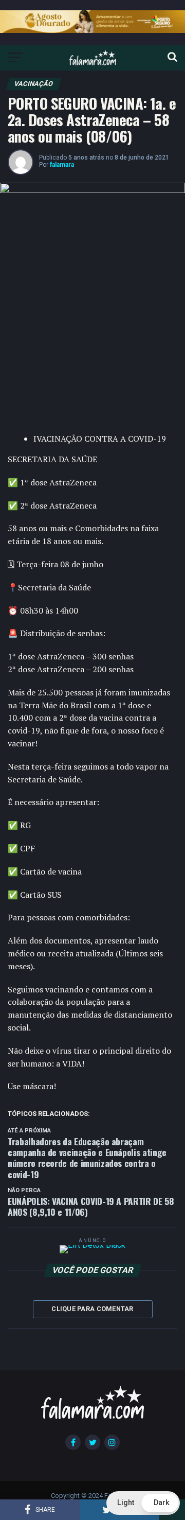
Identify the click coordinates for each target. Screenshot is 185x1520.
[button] (143, 1503)
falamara (62, 164)
